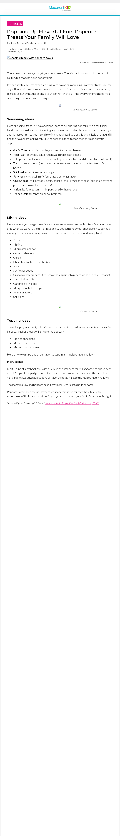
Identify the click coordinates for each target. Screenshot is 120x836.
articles (15, 23)
